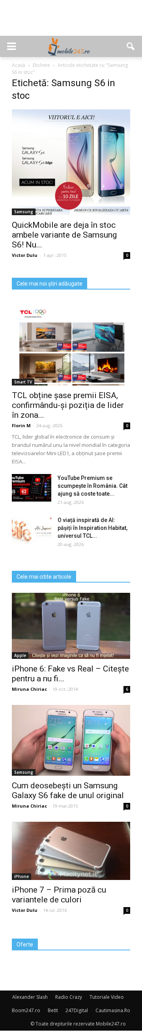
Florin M (21, 425)
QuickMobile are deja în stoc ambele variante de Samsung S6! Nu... (64, 234)
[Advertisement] (71, 22)
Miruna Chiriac (29, 689)
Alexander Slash (30, 997)
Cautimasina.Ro (112, 1010)
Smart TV (23, 382)
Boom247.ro (26, 1010)
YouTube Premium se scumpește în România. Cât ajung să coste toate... (92, 486)
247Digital (76, 1010)
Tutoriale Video (107, 997)
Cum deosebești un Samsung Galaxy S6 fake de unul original (68, 790)
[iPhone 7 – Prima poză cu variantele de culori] (71, 851)
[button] (131, 46)
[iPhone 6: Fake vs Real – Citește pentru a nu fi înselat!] (71, 626)
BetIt (53, 1010)
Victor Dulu (24, 255)
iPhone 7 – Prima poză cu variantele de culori (59, 894)
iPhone (21, 876)
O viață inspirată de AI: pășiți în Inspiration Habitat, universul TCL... (92, 528)
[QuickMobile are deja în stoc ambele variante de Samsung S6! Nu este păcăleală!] (71, 162)
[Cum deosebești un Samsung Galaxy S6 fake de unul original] (71, 740)
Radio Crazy (68, 997)
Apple (20, 655)
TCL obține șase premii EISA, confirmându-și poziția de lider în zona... (68, 405)
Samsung (23, 211)
